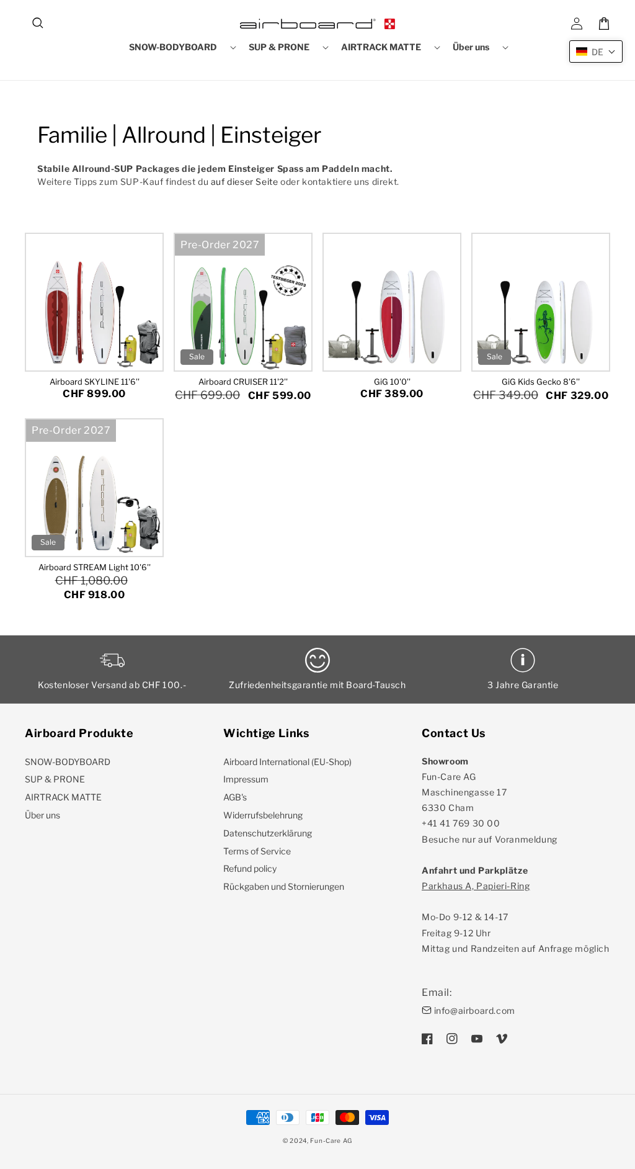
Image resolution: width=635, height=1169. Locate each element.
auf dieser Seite (244, 181)
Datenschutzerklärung (267, 833)
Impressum (246, 779)
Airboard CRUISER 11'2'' (243, 382)
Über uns (42, 815)
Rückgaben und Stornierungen (283, 886)
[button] (38, 23)
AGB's (235, 797)
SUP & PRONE (55, 779)
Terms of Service (257, 851)
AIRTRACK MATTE (63, 797)
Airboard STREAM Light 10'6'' (94, 567)
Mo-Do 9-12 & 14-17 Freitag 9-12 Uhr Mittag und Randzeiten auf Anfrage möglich (516, 917)
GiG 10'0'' (392, 382)
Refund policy (250, 868)
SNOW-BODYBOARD (67, 761)
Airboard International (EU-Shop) (287, 761)
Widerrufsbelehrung (263, 815)
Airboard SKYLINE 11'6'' (95, 382)
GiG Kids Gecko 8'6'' (541, 382)
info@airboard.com (474, 1010)
